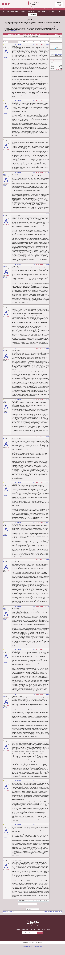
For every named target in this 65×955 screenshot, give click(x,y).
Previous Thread (15, 39)
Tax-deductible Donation (12, 11)
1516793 (47, 305)
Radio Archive (59, 8)
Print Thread (5, 41)
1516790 (47, 172)
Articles (59, 11)
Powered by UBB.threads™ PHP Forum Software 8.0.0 (32, 946)
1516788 (47, 100)
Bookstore (5, 8)
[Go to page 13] (48, 42)
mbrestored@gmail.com (14, 30)
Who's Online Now (56, 44)
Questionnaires (40, 8)
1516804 (47, 780)
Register (56, 34)
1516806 (47, 858)
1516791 (47, 213)
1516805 (47, 824)
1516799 (47, 559)
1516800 (47, 606)
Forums (18, 34)
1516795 (47, 399)
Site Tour (23, 11)
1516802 (47, 694)
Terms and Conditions (24, 929)
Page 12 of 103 (22, 41)
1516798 (47, 522)
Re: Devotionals (18, 44)
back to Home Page (32, 3)
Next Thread (37, 39)
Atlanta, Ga (5, 57)
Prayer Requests (37, 34)
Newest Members (56, 51)
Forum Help (51, 911)
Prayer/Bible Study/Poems (27, 34)
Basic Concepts (41, 11)
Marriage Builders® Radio (50, 8)
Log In (60, 34)
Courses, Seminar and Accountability (16, 8)
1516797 (47, 482)
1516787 (47, 44)
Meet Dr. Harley (31, 11)
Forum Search (56, 38)
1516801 (47, 649)
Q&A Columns (51, 11)
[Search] (59, 36)
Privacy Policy (32, 929)
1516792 (47, 264)
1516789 (47, 138)
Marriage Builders (12, 34)
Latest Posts (56, 58)
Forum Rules (5, 911)
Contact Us (46, 911)
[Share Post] (44, 44)
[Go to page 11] (27, 42)
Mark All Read (11, 911)
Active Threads (35, 36)
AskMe (34, 44)
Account (48, 929)
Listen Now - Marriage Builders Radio (59, 4)
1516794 (47, 348)
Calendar (29, 36)
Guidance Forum (32, 14)
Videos (26, 8)
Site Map (43, 929)
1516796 (47, 436)
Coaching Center (32, 8)
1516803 (47, 739)
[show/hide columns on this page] (61, 36)
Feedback (17, 929)
